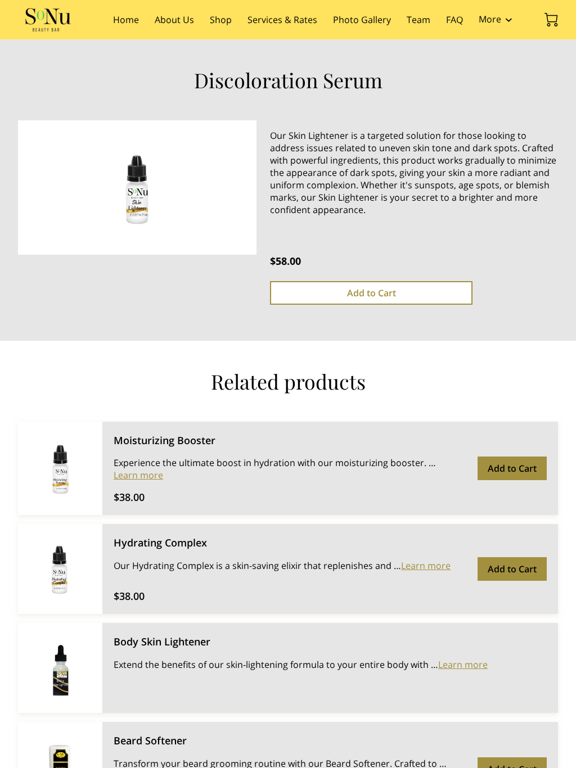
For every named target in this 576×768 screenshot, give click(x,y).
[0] (551, 19)
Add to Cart (371, 293)
